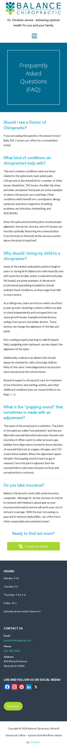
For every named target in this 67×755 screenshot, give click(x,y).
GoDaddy (35, 742)
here (11, 394)
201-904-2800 (12, 650)
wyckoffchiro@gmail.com (17, 640)
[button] (34, 36)
